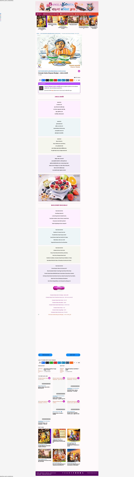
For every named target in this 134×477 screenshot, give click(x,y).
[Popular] (79, 71)
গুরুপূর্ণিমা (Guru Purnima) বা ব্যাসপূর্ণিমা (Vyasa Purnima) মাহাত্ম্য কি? (59, 441)
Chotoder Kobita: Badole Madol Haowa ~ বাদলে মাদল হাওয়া (59, 304)
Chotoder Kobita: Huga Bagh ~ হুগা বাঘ (50, 369)
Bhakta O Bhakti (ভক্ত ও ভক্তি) (52, 14)
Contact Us (42, 472)
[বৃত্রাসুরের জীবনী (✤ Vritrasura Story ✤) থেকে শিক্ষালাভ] (44, 453)
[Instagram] (64, 472)
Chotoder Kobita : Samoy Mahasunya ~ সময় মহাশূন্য (72, 391)
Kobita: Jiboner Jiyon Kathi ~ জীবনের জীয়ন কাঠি (44, 388)
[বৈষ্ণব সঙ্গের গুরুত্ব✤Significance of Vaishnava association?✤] (59, 455)
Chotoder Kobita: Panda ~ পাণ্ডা (59, 307)
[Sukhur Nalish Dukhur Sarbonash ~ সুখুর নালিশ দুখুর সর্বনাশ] (59, 386)
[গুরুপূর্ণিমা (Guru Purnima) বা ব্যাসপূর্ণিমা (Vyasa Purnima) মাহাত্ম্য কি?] (59, 433)
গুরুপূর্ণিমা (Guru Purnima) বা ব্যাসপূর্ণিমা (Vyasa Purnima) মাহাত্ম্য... (52, 24)
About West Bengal (81, 14)
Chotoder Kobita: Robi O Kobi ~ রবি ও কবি (59, 300)
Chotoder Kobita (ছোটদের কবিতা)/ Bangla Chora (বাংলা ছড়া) (52, 71)
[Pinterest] (69, 472)
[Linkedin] (67, 472)
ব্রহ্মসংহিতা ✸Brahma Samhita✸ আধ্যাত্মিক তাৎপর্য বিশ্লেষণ (42, 29)
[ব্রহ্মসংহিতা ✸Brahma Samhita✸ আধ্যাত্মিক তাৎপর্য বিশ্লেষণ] (44, 436)
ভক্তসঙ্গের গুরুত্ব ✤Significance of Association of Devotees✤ (94, 27)
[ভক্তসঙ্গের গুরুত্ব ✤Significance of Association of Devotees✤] (73, 455)
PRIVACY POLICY (53, 472)
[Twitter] (73, 472)
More (90, 14)
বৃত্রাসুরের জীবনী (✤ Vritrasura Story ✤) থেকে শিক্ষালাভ (73, 24)
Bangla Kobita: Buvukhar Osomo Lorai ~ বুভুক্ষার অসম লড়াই (73, 413)
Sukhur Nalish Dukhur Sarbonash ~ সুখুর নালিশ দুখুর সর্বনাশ (59, 398)
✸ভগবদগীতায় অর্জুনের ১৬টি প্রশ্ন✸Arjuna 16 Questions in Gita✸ (63, 27)
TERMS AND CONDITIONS (46, 474)
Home (39, 14)
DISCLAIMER (39, 474)
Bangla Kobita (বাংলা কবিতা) (68, 14)
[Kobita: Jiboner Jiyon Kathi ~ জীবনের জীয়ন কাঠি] (44, 381)
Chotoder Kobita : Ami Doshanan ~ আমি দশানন (42, 423)
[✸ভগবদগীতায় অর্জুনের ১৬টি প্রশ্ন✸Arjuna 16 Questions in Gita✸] (73, 435)
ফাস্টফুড (52, 90)
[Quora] (82, 472)
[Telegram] (80, 472)
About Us (47, 472)
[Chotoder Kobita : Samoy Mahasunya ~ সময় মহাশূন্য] (73, 382)
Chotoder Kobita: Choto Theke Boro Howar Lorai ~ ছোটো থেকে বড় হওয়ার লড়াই (59, 297)
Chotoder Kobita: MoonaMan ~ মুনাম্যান (59, 302)
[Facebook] (62, 472)
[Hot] (64, 378)
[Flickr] (75, 472)
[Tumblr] (71, 472)
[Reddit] (78, 472)
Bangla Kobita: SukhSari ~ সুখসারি (72, 369)
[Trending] (78, 378)
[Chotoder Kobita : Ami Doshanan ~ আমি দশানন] (44, 410)
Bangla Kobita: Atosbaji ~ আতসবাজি (58, 414)
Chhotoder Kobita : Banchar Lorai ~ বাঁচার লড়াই (59, 312)
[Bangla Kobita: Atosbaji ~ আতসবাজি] (59, 406)
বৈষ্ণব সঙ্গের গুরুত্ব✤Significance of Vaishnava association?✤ (84, 27)
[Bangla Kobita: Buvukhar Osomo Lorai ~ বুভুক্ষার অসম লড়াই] (73, 406)
